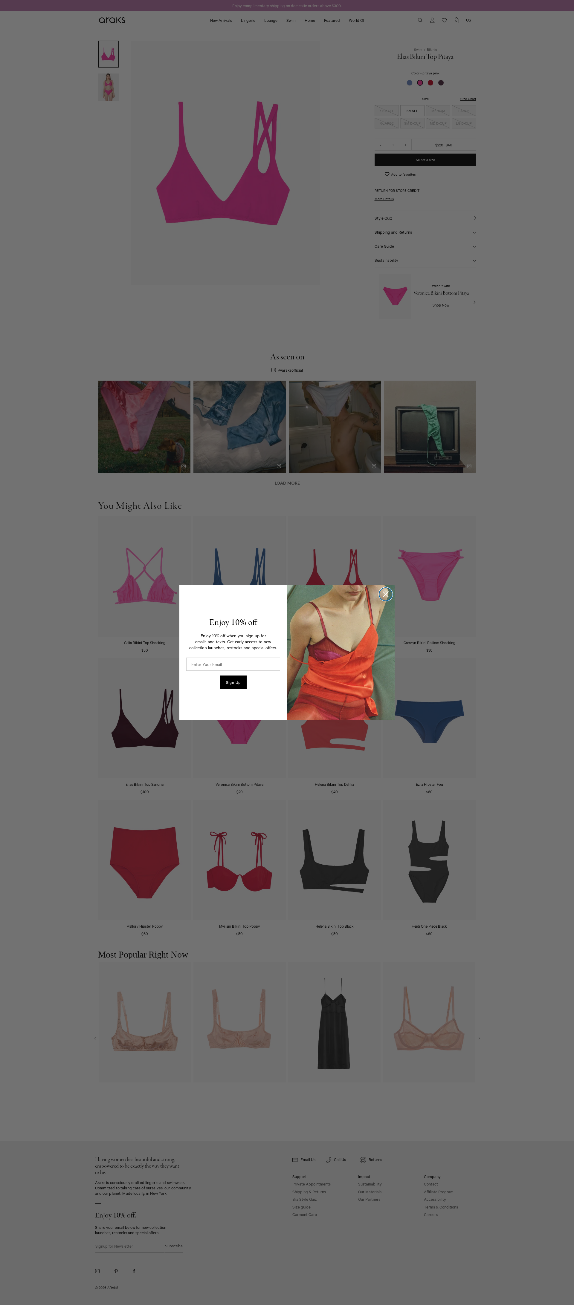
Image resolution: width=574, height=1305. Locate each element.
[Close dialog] (385, 594)
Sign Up (233, 682)
